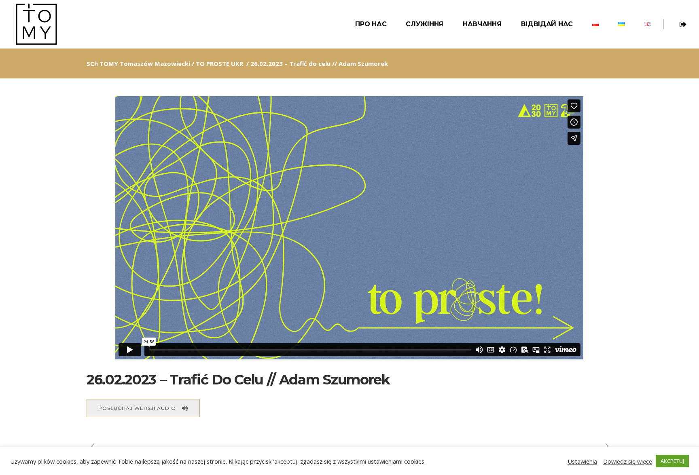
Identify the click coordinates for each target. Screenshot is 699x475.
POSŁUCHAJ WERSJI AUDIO (137, 408)
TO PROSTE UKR (219, 63)
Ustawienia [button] (582, 461)
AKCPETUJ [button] (672, 460)
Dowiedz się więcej (628, 461)
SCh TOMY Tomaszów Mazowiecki (138, 63)
